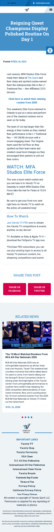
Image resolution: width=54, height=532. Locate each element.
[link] (50, 50)
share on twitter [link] (39, 289)
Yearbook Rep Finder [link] (27, 477)
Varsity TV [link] (27, 443)
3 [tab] (28, 417)
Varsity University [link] (27, 452)
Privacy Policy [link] (27, 486)
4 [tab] (31, 417)
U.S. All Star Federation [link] (27, 460)
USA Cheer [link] (27, 456)
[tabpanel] (27, 366)
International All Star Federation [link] (27, 464)
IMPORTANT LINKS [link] (27, 439)
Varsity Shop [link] (27, 448)
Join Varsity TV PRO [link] (17, 222)
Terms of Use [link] (27, 481)
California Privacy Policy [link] (27, 490)
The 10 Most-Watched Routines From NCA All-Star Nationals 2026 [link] (26, 356)
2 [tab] (25, 417)
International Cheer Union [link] (27, 469)
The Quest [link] (33, 77)
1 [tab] (22, 417)
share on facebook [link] (14, 289)
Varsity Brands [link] (27, 473)
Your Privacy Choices (27, 494)
